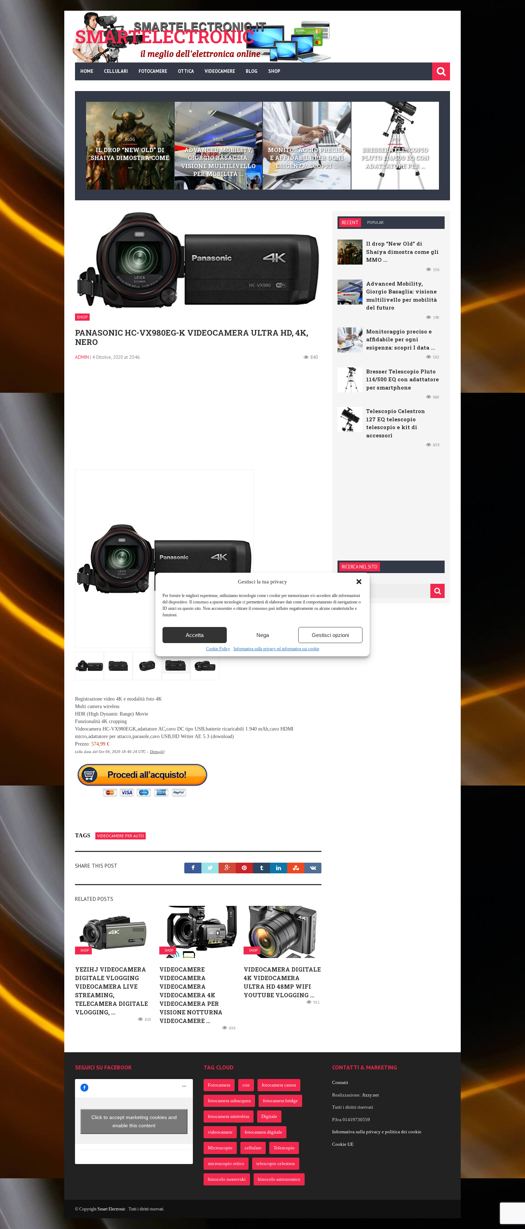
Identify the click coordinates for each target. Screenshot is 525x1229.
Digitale (269, 1116)
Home (86, 71)
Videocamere (220, 71)
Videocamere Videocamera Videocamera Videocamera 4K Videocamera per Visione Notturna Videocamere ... (190, 994)
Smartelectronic (164, 36)
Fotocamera (219, 1085)
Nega (262, 635)
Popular (375, 222)
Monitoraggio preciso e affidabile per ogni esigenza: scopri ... (307, 158)
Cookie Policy (218, 649)
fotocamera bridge (280, 1100)
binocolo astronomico (279, 1179)
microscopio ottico (226, 1163)
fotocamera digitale (263, 1132)
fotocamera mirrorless (228, 1116)
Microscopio (220, 1147)
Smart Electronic (112, 1209)
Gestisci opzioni (330, 635)
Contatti (340, 1082)
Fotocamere (153, 71)
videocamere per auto (120, 835)
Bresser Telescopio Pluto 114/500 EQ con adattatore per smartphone (402, 379)
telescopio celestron (275, 1163)
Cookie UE (343, 1144)
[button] (358, 581)
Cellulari (116, 71)
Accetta (195, 635)
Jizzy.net (370, 1095)
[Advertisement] (198, 420)
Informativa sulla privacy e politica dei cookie (376, 1131)
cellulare (253, 1147)
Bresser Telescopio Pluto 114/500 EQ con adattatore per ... (395, 158)
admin (82, 357)
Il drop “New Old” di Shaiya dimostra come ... (130, 158)
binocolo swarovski (227, 1179)
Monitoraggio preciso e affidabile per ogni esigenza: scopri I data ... (400, 339)
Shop (274, 71)
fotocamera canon (279, 1085)
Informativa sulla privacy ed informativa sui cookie (276, 649)
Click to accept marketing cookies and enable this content (134, 1121)
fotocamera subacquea (229, 1100)
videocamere (220, 1132)
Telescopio (284, 1147)
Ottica (186, 71)
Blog (252, 71)
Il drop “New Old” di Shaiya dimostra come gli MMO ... (402, 251)
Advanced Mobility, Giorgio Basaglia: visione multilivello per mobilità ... (218, 161)
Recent (350, 223)
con (246, 1085)
